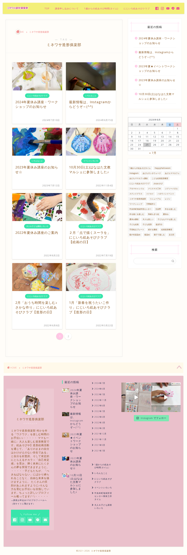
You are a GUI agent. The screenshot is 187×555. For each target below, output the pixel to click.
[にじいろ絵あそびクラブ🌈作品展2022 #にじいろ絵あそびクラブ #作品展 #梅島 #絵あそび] (136, 397)
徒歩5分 (159, 224)
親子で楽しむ (159, 234)
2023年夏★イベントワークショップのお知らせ (157, 68)
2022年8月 (99, 405)
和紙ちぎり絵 (153, 214)
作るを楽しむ (170, 209)
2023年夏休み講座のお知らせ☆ (157, 82)
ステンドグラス (135, 193)
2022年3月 (99, 422)
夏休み (166, 214)
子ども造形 (147, 224)
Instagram (134, 173)
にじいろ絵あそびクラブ (137, 8)
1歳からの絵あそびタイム (140, 168)
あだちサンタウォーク (152, 173)
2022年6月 (99, 416)
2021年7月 (99, 450)
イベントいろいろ (103, 487)
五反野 (158, 209)
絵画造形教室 (166, 229)
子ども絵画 (134, 224)
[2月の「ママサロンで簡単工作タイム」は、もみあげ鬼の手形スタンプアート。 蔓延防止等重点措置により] (166, 397)
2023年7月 (99, 394)
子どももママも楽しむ (167, 219)
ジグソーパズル (171, 188)
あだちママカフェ (172, 173)
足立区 (171, 234)
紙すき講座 (152, 229)
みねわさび (158, 183)
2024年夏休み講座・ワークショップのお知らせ (157, 41)
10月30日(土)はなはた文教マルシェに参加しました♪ (156, 96)
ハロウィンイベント (166, 193)
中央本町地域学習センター (140, 209)
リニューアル (155, 198)
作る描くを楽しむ (136, 214)
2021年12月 (100, 433)
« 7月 (153, 153)
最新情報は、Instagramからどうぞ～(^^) (156, 54)
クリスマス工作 (154, 188)
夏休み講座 (134, 219)
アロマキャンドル (136, 188)
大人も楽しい (148, 219)
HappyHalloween (163, 168)
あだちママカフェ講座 (138, 178)
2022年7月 (99, 411)
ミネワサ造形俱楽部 (137, 198)
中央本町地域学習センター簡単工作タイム (103, 496)
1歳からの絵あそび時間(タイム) (101, 8)
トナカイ (150, 193)
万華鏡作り (150, 204)
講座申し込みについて (67, 8)
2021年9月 (99, 445)
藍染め (147, 234)
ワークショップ (135, 204)
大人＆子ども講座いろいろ (103, 506)
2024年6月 (99, 388)
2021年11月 (100, 439)
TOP (47, 8)
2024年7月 (99, 383)
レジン (167, 198)
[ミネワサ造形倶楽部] (17, 9)
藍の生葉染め (134, 234)
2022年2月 (99, 428)
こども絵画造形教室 (160, 178)
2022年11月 (100, 400)
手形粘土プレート (136, 229)
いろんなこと (101, 473)
